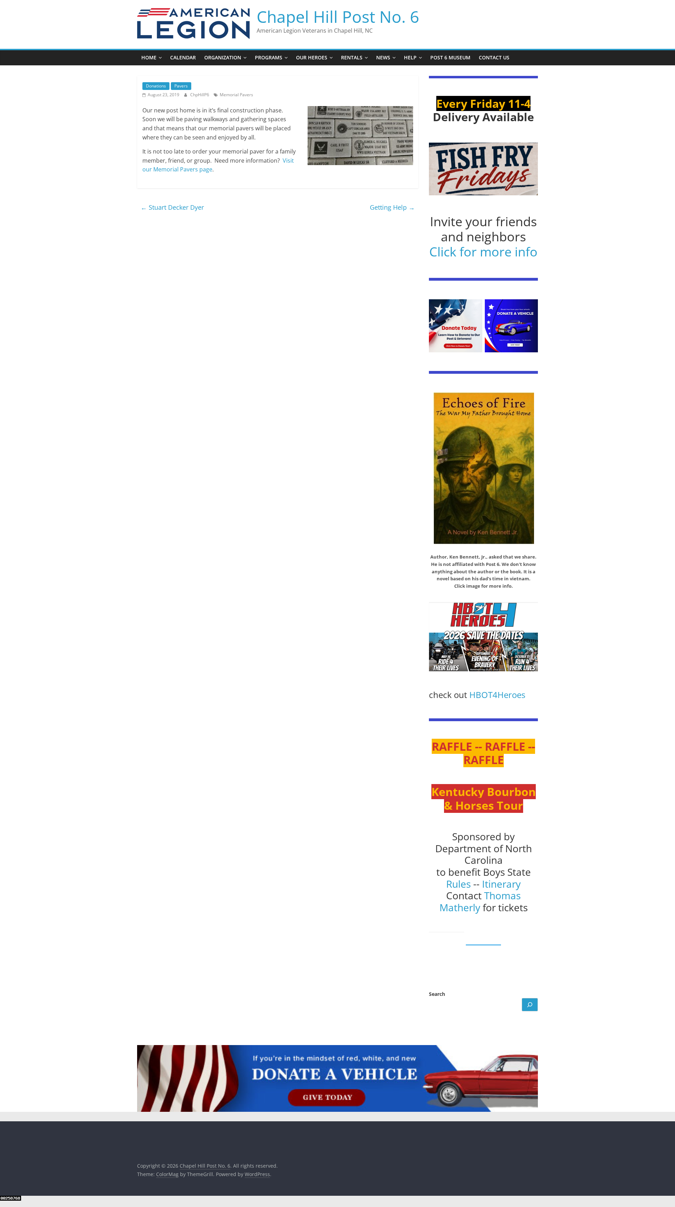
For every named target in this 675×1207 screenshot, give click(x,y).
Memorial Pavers (236, 95)
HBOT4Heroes (497, 694)
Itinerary (501, 883)
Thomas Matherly (480, 901)
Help (410, 57)
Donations (156, 86)
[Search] (530, 1004)
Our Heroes (311, 57)
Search (437, 994)
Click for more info (483, 251)
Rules (458, 883)
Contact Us (494, 57)
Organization (222, 57)
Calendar (183, 57)
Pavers (181, 86)
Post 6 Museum (450, 57)
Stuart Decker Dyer (172, 207)
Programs (268, 57)
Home (148, 57)
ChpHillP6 (200, 95)
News (383, 57)
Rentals (351, 57)
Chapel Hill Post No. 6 (338, 16)
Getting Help (392, 207)
